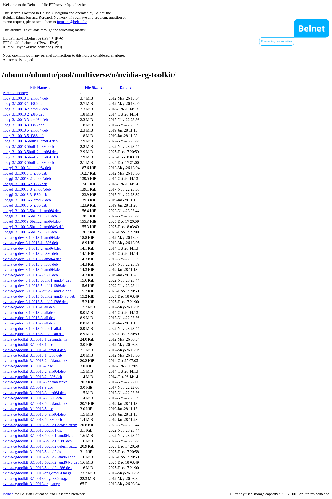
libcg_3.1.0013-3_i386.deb (23, 125)
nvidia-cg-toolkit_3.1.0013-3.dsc (28, 387)
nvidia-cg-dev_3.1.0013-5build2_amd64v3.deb (39, 296)
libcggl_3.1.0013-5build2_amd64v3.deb (33, 227)
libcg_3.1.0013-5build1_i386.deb (28, 146)
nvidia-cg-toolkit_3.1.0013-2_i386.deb (32, 377)
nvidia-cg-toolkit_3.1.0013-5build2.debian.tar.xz (40, 446)
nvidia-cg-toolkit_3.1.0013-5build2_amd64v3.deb (41, 462)
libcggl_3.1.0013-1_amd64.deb (27, 168)
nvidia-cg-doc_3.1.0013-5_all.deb (29, 323)
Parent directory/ (15, 93)
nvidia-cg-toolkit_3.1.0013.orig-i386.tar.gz (35, 478)
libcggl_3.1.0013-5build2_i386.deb (30, 232)
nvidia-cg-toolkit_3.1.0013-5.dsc (28, 409)
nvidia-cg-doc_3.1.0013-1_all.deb (29, 307)
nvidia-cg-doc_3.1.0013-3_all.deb (29, 318)
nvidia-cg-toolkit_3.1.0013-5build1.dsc (32, 430)
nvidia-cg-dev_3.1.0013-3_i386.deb (30, 264)
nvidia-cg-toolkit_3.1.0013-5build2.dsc (32, 452)
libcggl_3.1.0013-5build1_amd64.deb (32, 211)
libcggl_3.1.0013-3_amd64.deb (27, 189)
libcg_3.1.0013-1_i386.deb (23, 104)
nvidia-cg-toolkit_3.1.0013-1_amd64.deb (34, 350)
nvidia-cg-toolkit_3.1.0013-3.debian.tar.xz (35, 382)
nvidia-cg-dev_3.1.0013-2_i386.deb (30, 253)
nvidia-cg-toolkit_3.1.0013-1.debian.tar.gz (35, 339)
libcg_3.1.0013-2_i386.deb (23, 114)
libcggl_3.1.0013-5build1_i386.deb (30, 216)
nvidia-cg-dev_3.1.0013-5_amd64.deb (32, 270)
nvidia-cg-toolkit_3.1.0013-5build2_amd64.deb (39, 457)
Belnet (8, 494)
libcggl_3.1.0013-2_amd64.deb (27, 178)
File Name (38, 87)
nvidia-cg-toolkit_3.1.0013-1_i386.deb (32, 355)
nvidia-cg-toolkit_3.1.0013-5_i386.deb (32, 419)
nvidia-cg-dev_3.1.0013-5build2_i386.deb (35, 302)
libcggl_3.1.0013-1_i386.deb (25, 173)
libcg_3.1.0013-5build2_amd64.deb (30, 152)
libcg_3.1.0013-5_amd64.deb (25, 130)
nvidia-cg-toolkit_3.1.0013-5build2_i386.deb (37, 468)
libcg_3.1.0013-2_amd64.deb (25, 109)
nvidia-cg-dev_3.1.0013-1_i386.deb (30, 243)
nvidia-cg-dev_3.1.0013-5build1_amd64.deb (37, 280)
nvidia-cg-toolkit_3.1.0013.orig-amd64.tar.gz (37, 473)
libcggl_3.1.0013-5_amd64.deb (27, 200)
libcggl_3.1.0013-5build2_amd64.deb (32, 221)
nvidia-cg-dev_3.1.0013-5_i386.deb (30, 275)
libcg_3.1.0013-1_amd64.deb (25, 98)
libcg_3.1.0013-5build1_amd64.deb (30, 141)
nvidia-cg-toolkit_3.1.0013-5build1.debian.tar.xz (40, 425)
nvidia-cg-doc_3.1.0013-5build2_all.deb (33, 334)
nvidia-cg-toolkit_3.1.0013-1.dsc (28, 344)
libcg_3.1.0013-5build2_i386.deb (28, 162)
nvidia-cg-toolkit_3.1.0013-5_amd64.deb (34, 414)
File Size (91, 87)
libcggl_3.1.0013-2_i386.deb (25, 184)
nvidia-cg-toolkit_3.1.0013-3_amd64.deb (34, 393)
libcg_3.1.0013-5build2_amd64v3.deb (32, 157)
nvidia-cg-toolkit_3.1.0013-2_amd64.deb (34, 371)
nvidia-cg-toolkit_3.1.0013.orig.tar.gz (31, 484)
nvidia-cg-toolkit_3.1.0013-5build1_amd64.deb (39, 436)
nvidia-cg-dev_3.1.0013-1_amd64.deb (32, 237)
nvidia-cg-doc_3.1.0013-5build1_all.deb (33, 328)
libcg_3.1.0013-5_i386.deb (23, 136)
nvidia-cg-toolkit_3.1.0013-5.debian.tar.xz (35, 403)
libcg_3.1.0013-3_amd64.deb (25, 120)
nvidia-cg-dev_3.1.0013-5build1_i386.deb (35, 286)
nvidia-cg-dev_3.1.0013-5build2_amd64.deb (37, 291)
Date (123, 87)
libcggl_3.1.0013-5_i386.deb (25, 205)
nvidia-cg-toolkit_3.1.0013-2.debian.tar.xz (35, 361)
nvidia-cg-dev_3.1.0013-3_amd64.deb (32, 259)
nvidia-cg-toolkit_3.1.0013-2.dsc (28, 366)
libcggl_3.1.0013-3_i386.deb (25, 195)
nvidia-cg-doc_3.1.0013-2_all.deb (29, 312)
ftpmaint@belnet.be (72, 22)
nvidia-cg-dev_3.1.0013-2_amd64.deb (32, 248)
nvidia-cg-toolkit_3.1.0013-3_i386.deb (32, 398)
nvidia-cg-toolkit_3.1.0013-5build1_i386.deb (37, 441)
